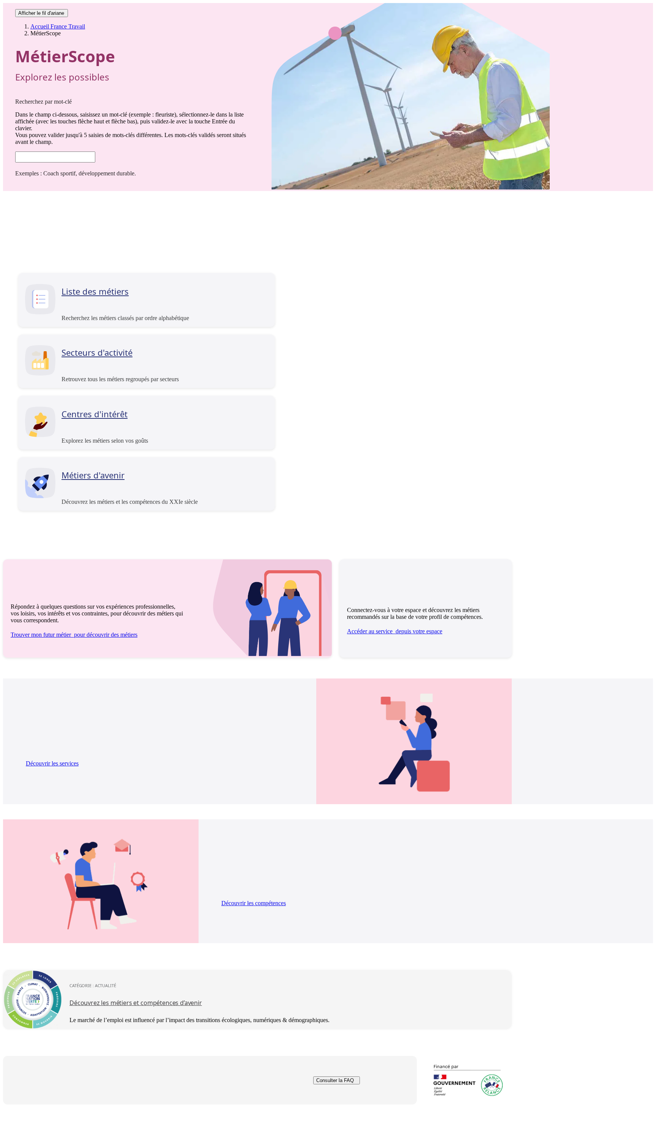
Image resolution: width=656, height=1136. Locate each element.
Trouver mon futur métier (74, 634)
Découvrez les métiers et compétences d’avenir (135, 1003)
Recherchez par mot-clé (43, 101)
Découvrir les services (52, 763)
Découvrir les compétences (253, 903)
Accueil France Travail (57, 26)
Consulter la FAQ (335, 1080)
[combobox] (55, 157)
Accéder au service (394, 631)
